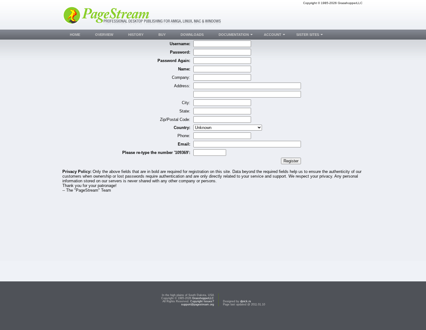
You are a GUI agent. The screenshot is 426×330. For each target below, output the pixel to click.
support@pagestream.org (197, 304)
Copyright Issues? (202, 301)
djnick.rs (245, 301)
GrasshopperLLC (203, 298)
